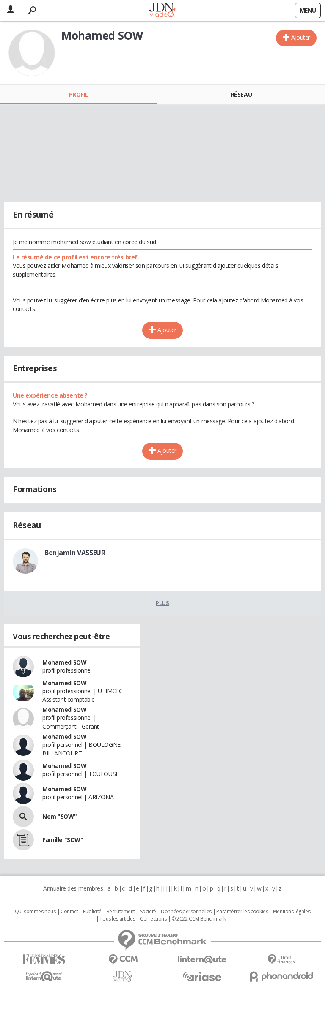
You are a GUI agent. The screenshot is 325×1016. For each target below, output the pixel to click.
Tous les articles (117, 919)
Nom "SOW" (59, 816)
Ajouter (300, 37)
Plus (162, 603)
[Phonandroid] (281, 976)
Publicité (92, 912)
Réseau (241, 94)
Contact (69, 912)
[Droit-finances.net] (281, 959)
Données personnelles (186, 912)
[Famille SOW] (23, 839)
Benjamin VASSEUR (74, 552)
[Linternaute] (202, 960)
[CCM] (122, 959)
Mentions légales (291, 912)
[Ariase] (202, 976)
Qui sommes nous (35, 912)
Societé (148, 912)
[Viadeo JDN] (122, 976)
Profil (78, 94)
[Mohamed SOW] (31, 53)
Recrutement (121, 912)
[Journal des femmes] (43, 959)
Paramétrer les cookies (242, 912)
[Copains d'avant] (43, 976)
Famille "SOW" (62, 840)
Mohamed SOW (64, 662)
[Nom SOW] (23, 816)
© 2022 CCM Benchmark (198, 919)
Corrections (153, 919)
